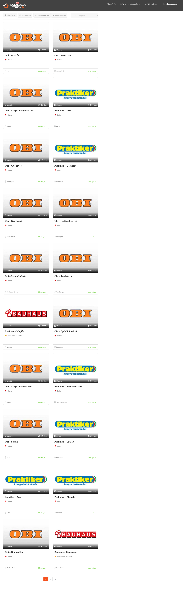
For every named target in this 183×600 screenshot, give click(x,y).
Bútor (10, 60)
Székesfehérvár (12, 292)
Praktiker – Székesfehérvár (68, 386)
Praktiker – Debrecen (65, 165)
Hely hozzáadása (170, 4)
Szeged (9, 126)
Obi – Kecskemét (13, 221)
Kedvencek (124, 4)
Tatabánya (60, 292)
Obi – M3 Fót (12, 55)
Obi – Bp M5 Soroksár (66, 331)
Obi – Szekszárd (62, 55)
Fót (8, 71)
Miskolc (59, 512)
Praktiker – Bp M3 (64, 441)
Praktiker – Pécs (62, 110)
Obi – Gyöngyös (13, 165)
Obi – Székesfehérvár (15, 276)
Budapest (59, 237)
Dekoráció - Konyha (15, 336)
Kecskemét (11, 237)
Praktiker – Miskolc (64, 497)
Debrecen (59, 181)
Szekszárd (60, 71)
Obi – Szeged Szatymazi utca (19, 110)
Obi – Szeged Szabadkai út (18, 386)
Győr (8, 512)
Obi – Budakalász (14, 552)
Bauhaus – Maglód (14, 331)
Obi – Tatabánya (63, 276)
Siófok (9, 457)
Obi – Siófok (11, 441)
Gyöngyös (10, 181)
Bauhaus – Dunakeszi (65, 552)
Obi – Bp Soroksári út (65, 221)
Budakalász (11, 568)
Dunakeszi (60, 568)
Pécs (58, 126)
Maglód (9, 347)
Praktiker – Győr (14, 497)
